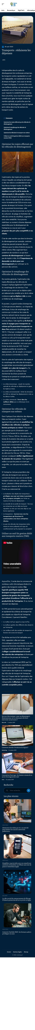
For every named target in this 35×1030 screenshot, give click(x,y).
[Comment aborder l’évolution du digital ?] (17, 735)
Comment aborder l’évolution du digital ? (15, 747)
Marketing (4, 750)
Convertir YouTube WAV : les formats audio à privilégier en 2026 (16, 933)
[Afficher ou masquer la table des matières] (22, 118)
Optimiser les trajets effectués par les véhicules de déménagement (17, 123)
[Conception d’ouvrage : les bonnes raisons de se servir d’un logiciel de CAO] (17, 763)
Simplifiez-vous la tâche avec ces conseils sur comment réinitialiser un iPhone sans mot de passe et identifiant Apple (16, 865)
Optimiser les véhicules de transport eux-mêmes (17, 133)
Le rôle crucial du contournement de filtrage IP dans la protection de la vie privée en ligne (16, 899)
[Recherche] (32, 4)
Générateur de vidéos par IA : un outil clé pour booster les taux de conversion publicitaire (15, 829)
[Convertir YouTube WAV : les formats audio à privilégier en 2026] (17, 915)
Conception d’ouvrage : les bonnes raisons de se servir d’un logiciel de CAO (17, 776)
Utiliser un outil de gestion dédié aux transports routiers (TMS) (17, 137)
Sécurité (4, 722)
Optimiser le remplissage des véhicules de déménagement (15, 128)
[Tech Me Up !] (13, 4)
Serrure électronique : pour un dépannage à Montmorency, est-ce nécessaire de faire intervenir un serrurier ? (16, 718)
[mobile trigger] (3, 4)
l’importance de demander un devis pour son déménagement (17, 261)
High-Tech (5, 825)
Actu (3, 60)
